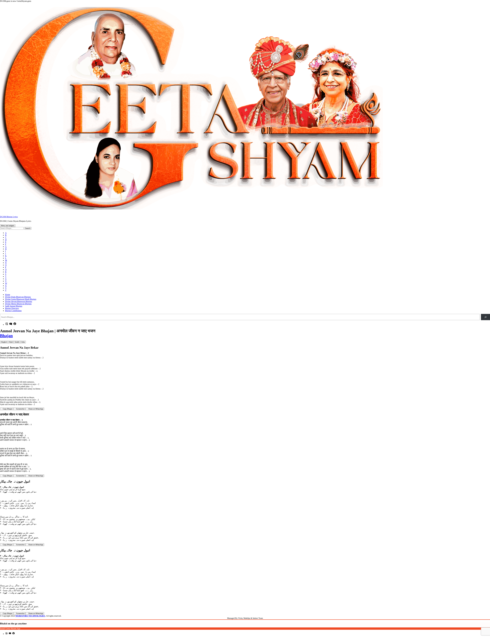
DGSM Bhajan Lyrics (9, 217)
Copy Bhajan (7, 409)
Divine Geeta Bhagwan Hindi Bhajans (20, 299)
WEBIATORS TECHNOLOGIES (30, 616)
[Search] (485, 317)
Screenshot (20, 409)
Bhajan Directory (12, 308)
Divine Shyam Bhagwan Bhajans (18, 301)
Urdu (23, 342)
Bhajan (6, 335)
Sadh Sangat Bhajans (13, 306)
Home (7, 294)
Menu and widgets (7, 226)
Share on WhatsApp (35, 409)
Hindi (11, 342)
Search (27, 228)
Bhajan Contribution (13, 311)
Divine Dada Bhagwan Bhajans (18, 297)
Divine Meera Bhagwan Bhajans (18, 304)
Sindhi (17, 342)
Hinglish (4, 342)
